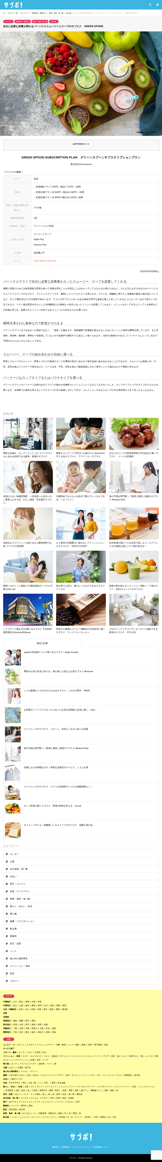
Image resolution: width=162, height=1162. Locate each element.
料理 (58, 1098)
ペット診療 (29, 1060)
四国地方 (7, 1021)
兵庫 (27, 1028)
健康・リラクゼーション (22, 921)
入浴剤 (34, 1090)
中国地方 (7, 1002)
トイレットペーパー (121, 1086)
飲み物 (53, 21)
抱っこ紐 (46, 1094)
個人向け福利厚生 (19, 958)
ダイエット (76, 1075)
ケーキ (37, 1102)
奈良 (48, 1028)
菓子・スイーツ (17, 884)
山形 (21, 1024)
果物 (60, 1113)
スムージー (8, 21)
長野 (58, 1005)
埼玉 (21, 1032)
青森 (46, 1024)
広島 (33, 1002)
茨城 (54, 1032)
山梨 (21, 1005)
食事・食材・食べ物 (40, 21)
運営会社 (55, 1147)
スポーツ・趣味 (9, 1052)
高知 (33, 1021)
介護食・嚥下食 (24, 1067)
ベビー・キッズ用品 (31, 1094)
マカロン (70, 1102)
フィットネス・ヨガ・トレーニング (98, 1075)
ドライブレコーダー (27, 1064)
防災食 (22, 1109)
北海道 (6, 1017)
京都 (21, 1028)
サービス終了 (9, 1048)
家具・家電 (67, 1090)
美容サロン (134, 1056)
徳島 (15, 1021)
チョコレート (48, 1102)
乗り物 (13, 913)
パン (34, 1113)
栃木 (33, 1032)
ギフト (40, 1086)
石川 (46, 1005)
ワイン (54, 1117)
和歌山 (34, 1028)
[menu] (157, 5)
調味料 (13, 936)
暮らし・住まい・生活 (21, 906)
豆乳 (114, 1117)
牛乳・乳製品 (100, 1117)
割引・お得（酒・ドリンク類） (36, 1083)
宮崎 (33, 1009)
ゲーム (39, 1045)
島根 (27, 1002)
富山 (15, 1005)
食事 (53, 1083)
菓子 (78, 1102)
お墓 (26, 1086)
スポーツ (14, 981)
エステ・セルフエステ (32, 1056)
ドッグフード (17, 1060)
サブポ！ (74, 1158)
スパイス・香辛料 (18, 1106)
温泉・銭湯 (109, 1090)
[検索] (150, 5)
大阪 (42, 1028)
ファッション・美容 (20, 966)
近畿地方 (7, 1028)
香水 (157, 1056)
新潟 (40, 1005)
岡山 (21, 1002)
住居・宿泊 (20, 1090)
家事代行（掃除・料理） (50, 1090)
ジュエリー (78, 1056)
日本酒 (62, 1117)
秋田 (40, 1024)
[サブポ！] (13, 5)
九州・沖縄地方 (9, 1009)
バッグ (96, 1056)
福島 (33, 1024)
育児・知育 (15, 943)
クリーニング (50, 1086)
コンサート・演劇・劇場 (55, 1045)
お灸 (28, 1075)
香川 (27, 1021)
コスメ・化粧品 (50, 1056)
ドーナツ (60, 1102)
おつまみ (26, 1113)
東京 (27, 1032)
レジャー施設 (73, 1045)
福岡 (51, 1009)
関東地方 (7, 1032)
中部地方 (7, 1005)
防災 (12, 973)
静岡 (64, 1005)
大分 (27, 1009)
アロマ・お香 (63, 1075)
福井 (52, 1005)
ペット (13, 951)
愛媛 (21, 1021)
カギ (32, 1086)
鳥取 (40, 1002)
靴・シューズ (147, 1056)
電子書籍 (98, 1045)
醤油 (31, 1106)
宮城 (15, 1024)
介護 (12, 861)
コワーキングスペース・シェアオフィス (93, 1086)
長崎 (58, 1009)
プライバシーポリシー (81, 1147)
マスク (119, 1075)
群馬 (48, 1032)
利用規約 (65, 1147)
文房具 (38, 1052)
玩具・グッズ (42, 1060)
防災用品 (13, 1109)
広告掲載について (100, 1147)
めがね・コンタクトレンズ (44, 1075)
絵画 (90, 1045)
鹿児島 (65, 1009)
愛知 (33, 1005)
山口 (15, 1002)
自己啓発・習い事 (19, 869)
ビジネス (24, 1098)
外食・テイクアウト (20, 891)
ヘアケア (105, 1056)
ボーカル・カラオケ (39, 1098)
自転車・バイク (45, 1064)
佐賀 (21, 1009)
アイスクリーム (25, 1102)
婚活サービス (17, 1079)
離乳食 (79, 1094)
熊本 (45, 1009)
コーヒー (15, 1117)
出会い (13, 876)
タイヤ (14, 1064)
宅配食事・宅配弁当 (23, 21)
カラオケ (30, 1045)
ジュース (25, 1117)
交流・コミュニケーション (143, 1086)
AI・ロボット (18, 1045)
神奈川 (41, 1032)
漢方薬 (137, 1075)
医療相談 (128, 1075)
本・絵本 (56, 1094)
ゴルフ (30, 1052)
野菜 (75, 1113)
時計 (113, 1056)
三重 (15, 1028)
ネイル (88, 1056)
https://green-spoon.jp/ (45, 260)
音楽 (106, 1045)
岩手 (27, 1024)
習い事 (71, 1094)
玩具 (64, 1094)
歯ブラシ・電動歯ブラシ (91, 1090)
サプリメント (65, 1056)
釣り (45, 1052)
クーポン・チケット (29, 1071)
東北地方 (7, 1024)
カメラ (22, 1052)
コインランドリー (66, 1086)
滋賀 (54, 1028)
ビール (46, 1117)
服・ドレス (122, 1056)
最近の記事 (42, 643)
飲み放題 (61, 1083)
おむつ (12, 1067)
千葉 (15, 1032)
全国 (5, 1013)
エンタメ (14, 854)
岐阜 (27, 1005)
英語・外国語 (68, 1098)
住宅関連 (9, 1090)
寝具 (77, 1090)
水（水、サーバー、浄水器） (79, 1117)
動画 (84, 1045)
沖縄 (39, 1009)
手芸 (52, 1098)
